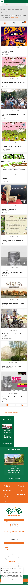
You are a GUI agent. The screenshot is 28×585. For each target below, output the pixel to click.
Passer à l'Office (14, 539)
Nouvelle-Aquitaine (17, 547)
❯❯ (25, 405)
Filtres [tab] (23, 25)
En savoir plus (4, 580)
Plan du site (24, 580)
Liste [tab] (5, 25)
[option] (14, 464)
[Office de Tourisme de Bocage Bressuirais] (14, 512)
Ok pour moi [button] (19, 583)
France (7, 547)
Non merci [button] (4, 583)
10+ (17, 405)
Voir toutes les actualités (14, 478)
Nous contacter (14, 543)
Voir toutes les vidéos (7, 443)
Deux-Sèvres (14, 550)
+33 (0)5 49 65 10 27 (14, 536)
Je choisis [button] (11, 583)
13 (20, 405)
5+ (14, 405)
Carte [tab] (14, 25)
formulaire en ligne (14, 17)
